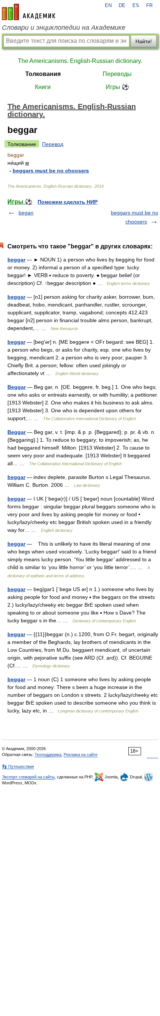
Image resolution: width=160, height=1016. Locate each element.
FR (149, 5)
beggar (16, 260)
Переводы (117, 74)
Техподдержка (48, 754)
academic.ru (28, 12)
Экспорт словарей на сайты (28, 777)
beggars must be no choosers (51, 171)
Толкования (43, 74)
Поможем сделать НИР (67, 202)
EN (108, 5)
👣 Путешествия (18, 766)
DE (122, 5)
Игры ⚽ (117, 87)
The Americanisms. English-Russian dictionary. (80, 61)
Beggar (16, 387)
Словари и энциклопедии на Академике (63, 27)
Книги (43, 87)
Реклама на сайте (80, 754)
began (26, 213)
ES (135, 5)
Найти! (143, 41)
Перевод (52, 144)
